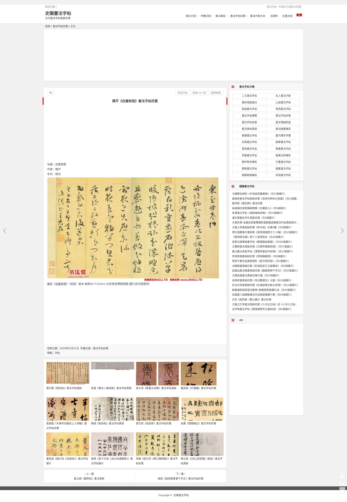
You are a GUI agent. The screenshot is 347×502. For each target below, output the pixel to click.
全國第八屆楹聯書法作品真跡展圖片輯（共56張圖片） (262, 294)
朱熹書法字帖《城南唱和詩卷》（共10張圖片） (258, 212)
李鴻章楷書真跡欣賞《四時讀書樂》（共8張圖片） (260, 256)
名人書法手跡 (283, 95)
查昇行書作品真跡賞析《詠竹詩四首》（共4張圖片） (261, 260)
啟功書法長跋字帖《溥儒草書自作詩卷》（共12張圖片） (263, 251)
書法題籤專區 (283, 128)
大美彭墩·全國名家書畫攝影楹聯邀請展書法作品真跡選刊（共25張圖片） (273, 222)
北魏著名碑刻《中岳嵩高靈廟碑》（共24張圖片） (259, 193)
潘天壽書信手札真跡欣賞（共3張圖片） (254, 217)
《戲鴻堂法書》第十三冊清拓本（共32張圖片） (259, 236)
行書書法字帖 (283, 161)
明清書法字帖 (283, 108)
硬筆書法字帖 (283, 142)
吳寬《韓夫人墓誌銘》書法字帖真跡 (111, 388)
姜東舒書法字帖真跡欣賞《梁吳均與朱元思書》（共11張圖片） (267, 198)
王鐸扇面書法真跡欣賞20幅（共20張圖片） (256, 275)
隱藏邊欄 (216, 92)
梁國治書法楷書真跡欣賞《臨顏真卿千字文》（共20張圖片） (265, 270)
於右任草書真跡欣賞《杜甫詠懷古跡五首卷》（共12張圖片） (265, 285)
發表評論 (182, 92)
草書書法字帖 (249, 155)
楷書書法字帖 (249, 135)
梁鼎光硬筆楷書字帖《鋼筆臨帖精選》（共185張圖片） (262, 241)
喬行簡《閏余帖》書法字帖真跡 (64, 388)
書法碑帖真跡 (249, 128)
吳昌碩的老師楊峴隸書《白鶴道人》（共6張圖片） (260, 208)
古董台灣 (287, 15)
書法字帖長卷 (249, 122)
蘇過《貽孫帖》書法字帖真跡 (107, 423)
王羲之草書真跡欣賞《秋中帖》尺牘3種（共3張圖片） (262, 227)
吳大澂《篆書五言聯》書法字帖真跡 (156, 388)
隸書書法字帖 (283, 168)
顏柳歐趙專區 (249, 175)
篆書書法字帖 (283, 148)
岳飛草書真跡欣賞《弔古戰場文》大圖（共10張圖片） (262, 280)
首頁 (47, 26)
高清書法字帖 (283, 175)
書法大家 (191, 15)
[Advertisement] (173, 55)
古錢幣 (274, 15)
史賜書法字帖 (58, 13)
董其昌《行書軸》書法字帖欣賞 (198, 388)
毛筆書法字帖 (249, 142)
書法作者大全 (257, 15)
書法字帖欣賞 (237, 15)
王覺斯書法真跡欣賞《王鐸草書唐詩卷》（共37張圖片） (263, 246)
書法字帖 (272, 6)
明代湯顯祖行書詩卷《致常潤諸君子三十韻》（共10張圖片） (265, 232)
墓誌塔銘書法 (249, 102)
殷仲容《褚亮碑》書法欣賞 (247, 203)
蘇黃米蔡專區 (283, 155)
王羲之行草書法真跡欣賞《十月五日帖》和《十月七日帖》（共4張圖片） (272, 304)
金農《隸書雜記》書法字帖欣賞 (198, 423)
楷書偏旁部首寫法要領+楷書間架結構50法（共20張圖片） (264, 289)
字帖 (57, 352)
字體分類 (206, 15)
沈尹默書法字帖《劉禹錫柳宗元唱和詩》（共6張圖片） (262, 309)
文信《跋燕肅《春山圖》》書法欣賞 (251, 299)
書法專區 (220, 15)
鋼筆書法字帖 (249, 168)
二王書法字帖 (249, 95)
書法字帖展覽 (249, 115)
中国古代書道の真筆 (290, 6)
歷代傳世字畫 (283, 135)
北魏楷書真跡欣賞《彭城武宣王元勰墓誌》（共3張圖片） (263, 265)
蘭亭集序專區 (249, 161)
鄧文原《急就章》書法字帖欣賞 (153, 423)
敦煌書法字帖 (249, 108)
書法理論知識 (283, 122)
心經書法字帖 (283, 102)
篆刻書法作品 (249, 148)
